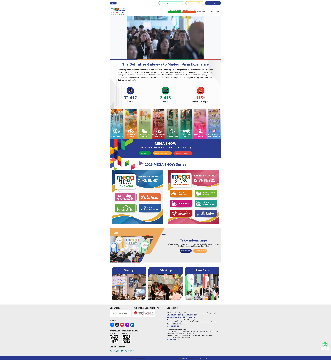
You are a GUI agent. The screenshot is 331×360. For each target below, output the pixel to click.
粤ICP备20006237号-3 (202, 358)
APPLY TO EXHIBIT (200, 251)
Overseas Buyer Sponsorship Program (171, 3)
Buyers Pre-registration (213, 3)
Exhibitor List (145, 153)
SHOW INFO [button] (201, 11)
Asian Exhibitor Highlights (194, 3)
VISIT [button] (217, 11)
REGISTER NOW (185, 251)
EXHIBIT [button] (210, 11)
